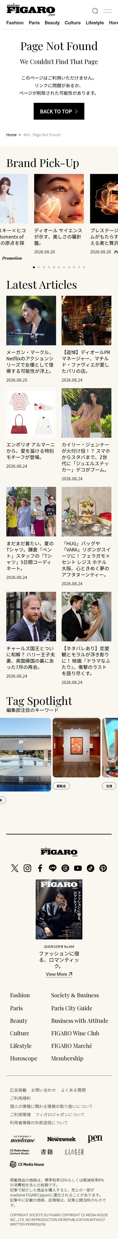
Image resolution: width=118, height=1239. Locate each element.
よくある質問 (73, 1090)
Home (11, 134)
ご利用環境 (20, 1114)
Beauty (52, 22)
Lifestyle (95, 22)
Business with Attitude (79, 1020)
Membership (67, 1058)
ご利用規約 (20, 1098)
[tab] (34, 267)
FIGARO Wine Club (75, 1033)
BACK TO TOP (56, 111)
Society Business (75, 995)
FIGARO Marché (71, 1045)
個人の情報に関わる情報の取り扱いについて (51, 1106)
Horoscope (23, 1058)
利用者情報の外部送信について (39, 1122)
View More (56, 974)
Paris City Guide (71, 1008)
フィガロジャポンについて (60, 1114)
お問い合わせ (43, 1090)
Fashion (15, 22)
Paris (34, 22)
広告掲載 (18, 1090)
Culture (73, 22)
